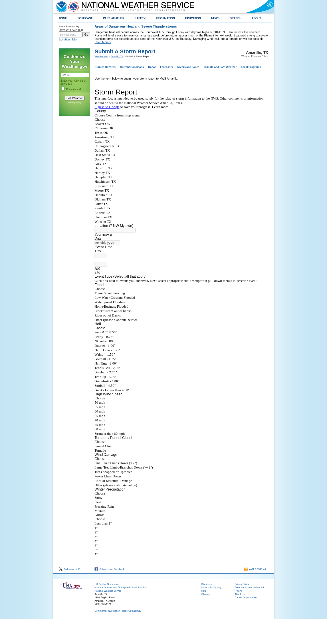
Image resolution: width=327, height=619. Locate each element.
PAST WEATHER (113, 18)
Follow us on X (71, 569)
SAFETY (140, 18)
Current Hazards (105, 67)
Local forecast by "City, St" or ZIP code (71, 28)
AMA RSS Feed (257, 569)
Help (203, 590)
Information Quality (211, 587)
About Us (239, 594)
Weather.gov (101, 56)
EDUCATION (193, 18)
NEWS (215, 18)
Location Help (68, 39)
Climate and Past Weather (220, 67)
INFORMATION (165, 18)
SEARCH (235, 18)
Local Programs (251, 67)
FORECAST (85, 18)
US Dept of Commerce (107, 584)
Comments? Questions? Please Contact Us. (118, 610)
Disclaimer (206, 584)
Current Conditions (132, 67)
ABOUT (256, 18)
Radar (152, 67)
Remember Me (74, 89)
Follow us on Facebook (111, 569)
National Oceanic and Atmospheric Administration (120, 587)
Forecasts (166, 67)
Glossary (205, 594)
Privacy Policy (74, 103)
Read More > (103, 42)
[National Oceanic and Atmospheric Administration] (60, 6)
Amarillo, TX (117, 56)
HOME (63, 18)
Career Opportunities (246, 597)
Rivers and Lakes (188, 67)
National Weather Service (108, 590)
